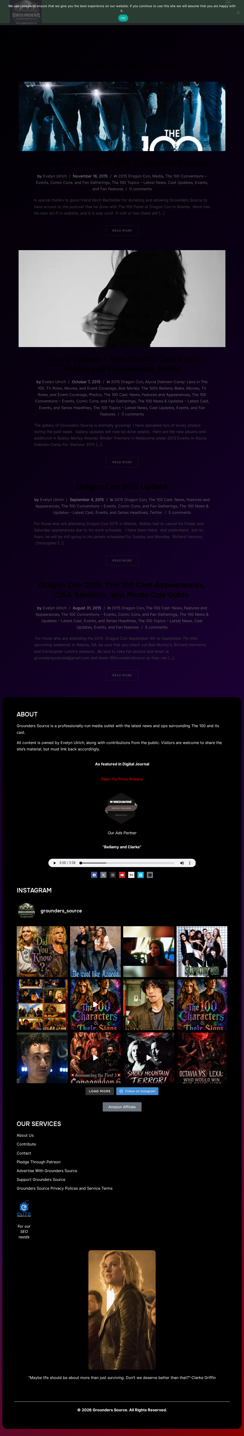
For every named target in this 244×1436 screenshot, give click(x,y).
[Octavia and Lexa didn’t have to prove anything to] (202, 1057)
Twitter (156, 512)
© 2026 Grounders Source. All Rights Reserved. (122, 1409)
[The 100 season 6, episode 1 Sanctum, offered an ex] (42, 1004)
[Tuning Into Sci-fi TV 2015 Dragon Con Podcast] (122, 84)
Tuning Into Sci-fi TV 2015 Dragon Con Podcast (122, 163)
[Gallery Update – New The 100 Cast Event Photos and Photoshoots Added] (122, 253)
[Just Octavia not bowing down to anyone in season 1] (148, 951)
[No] (238, 12)
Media (157, 176)
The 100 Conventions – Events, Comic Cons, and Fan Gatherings (119, 506)
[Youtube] (122, 875)
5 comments (179, 512)
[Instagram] (113, 875)
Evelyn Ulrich (55, 176)
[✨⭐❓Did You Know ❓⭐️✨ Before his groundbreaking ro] (148, 1004)
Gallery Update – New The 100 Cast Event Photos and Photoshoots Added (122, 364)
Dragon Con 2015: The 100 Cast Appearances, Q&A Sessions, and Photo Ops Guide (122, 590)
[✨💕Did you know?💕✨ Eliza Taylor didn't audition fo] (42, 951)
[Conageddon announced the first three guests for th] (95, 1057)
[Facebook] (94, 875)
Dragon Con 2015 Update (122, 486)
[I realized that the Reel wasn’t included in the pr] (95, 1004)
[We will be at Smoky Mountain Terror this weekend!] (148, 1057)
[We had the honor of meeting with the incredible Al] (42, 1057)
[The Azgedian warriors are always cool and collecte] (95, 951)
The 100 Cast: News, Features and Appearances (147, 394)
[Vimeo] (140, 875)
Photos (95, 394)
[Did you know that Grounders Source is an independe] (202, 951)
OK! (123, 18)
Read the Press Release (122, 779)
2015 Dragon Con (134, 176)
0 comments (140, 188)
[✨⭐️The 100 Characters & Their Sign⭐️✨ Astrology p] (202, 1004)
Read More (122, 231)
